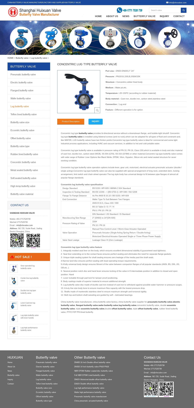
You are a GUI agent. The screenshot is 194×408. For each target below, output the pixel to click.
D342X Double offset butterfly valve (89, 384)
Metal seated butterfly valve (24, 170)
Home (10, 362)
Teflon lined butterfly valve (24, 114)
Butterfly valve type (20, 146)
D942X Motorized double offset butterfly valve (93, 379)
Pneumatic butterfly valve (23, 74)
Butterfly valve (145, 16)
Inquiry (164, 16)
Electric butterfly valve (22, 82)
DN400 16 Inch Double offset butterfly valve (92, 362)
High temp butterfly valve (23, 186)
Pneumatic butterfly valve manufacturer (90, 396)
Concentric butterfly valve (23, 162)
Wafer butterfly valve (21, 98)
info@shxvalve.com (24, 225)
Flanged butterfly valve (22, 90)
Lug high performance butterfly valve (89, 388)
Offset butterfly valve (21, 138)
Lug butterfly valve (39, 58)
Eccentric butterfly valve (22, 130)
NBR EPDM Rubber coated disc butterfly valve (93, 371)
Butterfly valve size (20, 122)
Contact (179, 16)
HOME (10, 58)
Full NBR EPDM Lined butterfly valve (89, 375)
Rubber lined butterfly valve (24, 154)
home (98, 16)
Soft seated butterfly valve (23, 178)
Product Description (71, 121)
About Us (112, 16)
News (125, 16)
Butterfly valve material (22, 194)
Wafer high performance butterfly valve (90, 392)
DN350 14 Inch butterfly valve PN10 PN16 (91, 367)
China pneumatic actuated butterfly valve (91, 401)
